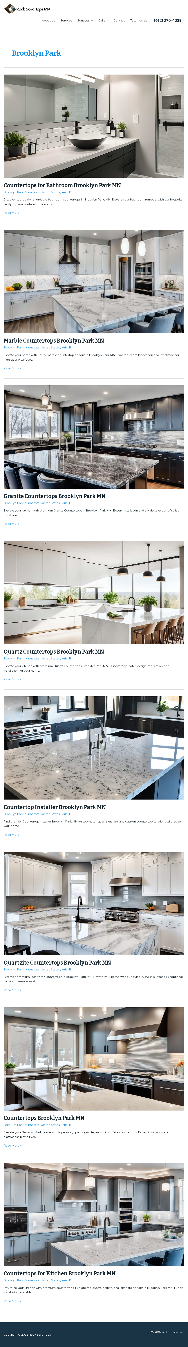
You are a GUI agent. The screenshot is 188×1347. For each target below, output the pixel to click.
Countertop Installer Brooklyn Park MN (55, 807)
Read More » (12, 212)
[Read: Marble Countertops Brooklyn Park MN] (94, 281)
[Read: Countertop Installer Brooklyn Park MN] (94, 747)
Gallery (103, 20)
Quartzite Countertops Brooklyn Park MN (57, 962)
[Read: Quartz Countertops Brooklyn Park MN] (94, 592)
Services (66, 20)
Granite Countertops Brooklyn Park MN (55, 496)
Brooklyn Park (14, 192)
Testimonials (138, 20)
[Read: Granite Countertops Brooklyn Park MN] (94, 437)
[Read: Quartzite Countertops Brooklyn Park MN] (94, 903)
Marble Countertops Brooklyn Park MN (54, 340)
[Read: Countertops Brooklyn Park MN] (94, 1058)
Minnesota (32, 192)
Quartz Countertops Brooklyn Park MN (54, 651)
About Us (48, 20)
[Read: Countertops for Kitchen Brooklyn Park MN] (94, 1214)
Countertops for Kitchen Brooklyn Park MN (60, 1273)
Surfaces (83, 20)
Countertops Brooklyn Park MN (44, 1118)
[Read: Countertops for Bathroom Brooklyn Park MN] (94, 126)
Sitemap (178, 1332)
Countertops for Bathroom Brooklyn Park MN (62, 185)
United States (50, 192)
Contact (119, 20)
